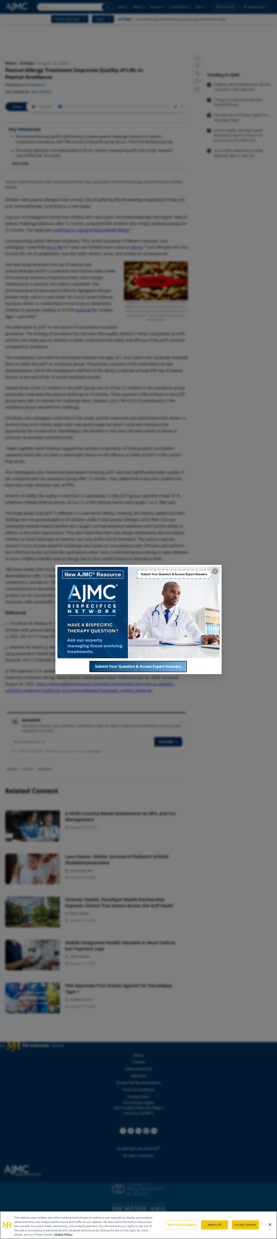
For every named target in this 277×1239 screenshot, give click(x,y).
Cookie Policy (63, 1234)
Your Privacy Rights (181, 1225)
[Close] (270, 1224)
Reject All (214, 1225)
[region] (138, 1225)
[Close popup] (215, 571)
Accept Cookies (245, 1225)
